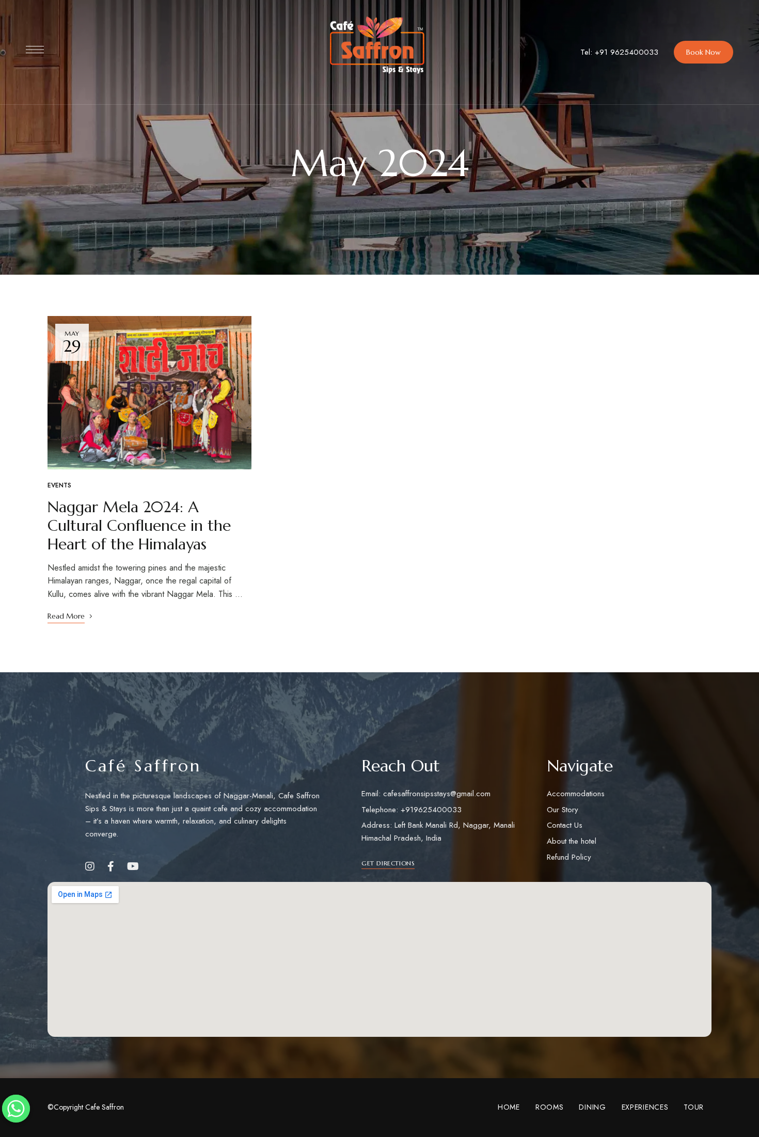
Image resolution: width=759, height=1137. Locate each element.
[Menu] (35, 49)
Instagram (89, 866)
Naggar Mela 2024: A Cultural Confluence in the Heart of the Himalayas (139, 525)
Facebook (110, 866)
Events (59, 485)
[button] (703, 52)
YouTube (133, 866)
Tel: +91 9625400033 (619, 52)
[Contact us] (16, 1109)
